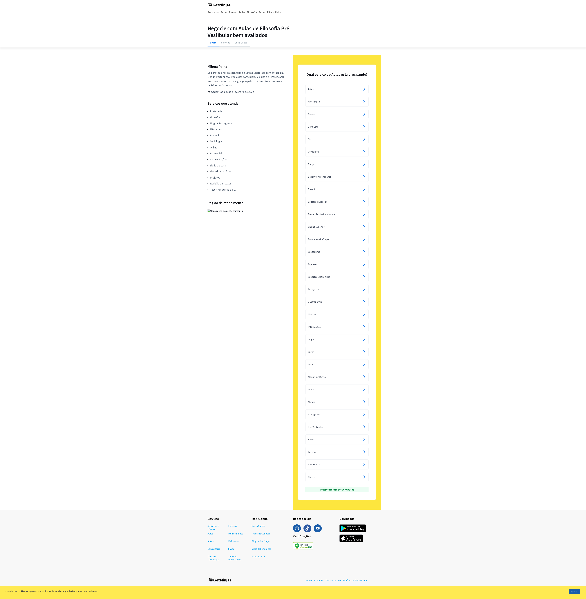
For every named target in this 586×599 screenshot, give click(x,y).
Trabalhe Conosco (260, 533)
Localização (241, 42)
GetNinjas (213, 12)
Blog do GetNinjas (260, 541)
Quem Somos (258, 525)
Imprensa (310, 580)
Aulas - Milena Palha (270, 12)
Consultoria (214, 548)
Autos (211, 541)
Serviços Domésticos (234, 558)
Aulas (224, 12)
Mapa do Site (258, 556)
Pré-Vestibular (237, 12)
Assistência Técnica (213, 527)
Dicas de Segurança (261, 548)
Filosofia (252, 12)
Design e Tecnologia (213, 558)
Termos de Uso (333, 580)
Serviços (225, 42)
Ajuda (320, 580)
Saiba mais (93, 591)
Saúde (231, 548)
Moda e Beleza (235, 533)
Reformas (233, 541)
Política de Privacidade (355, 580)
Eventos (232, 525)
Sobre (213, 42)
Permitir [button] (574, 592)
